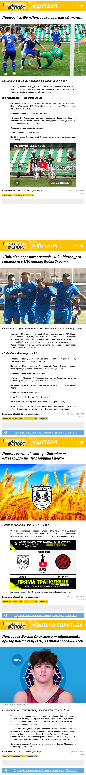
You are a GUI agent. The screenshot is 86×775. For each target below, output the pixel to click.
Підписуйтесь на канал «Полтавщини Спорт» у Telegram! (45, 432)
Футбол (47, 6)
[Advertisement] (43, 222)
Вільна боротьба (60, 625)
